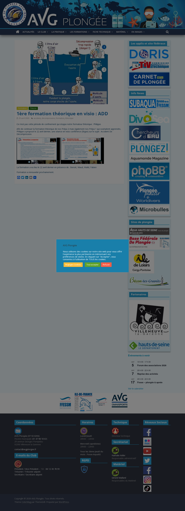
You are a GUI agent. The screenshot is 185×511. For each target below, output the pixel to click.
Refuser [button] (106, 264)
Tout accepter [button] (93, 264)
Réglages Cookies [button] (73, 264)
